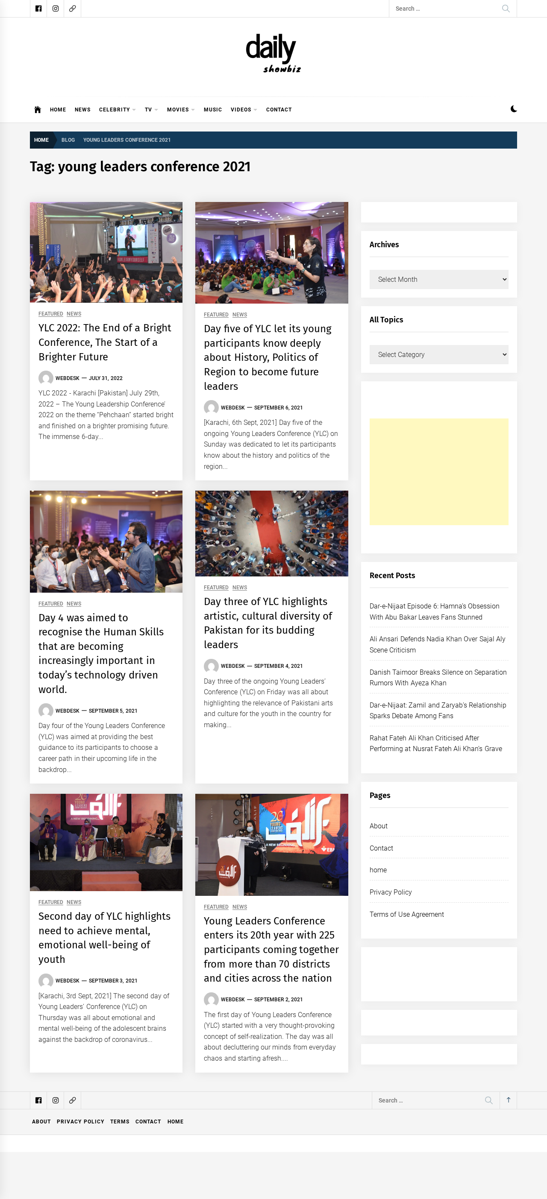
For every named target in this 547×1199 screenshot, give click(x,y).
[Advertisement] (439, 471)
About (379, 826)
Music (213, 110)
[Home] (38, 110)
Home (58, 110)
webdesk (67, 378)
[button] (514, 110)
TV (148, 110)
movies (178, 110)
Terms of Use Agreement (407, 914)
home (378, 870)
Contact (279, 110)
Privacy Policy (391, 892)
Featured (50, 314)
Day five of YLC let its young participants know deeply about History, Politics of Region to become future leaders (267, 357)
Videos (241, 110)
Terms (119, 1122)
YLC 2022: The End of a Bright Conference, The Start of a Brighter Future (104, 342)
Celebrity (114, 110)
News (83, 110)
